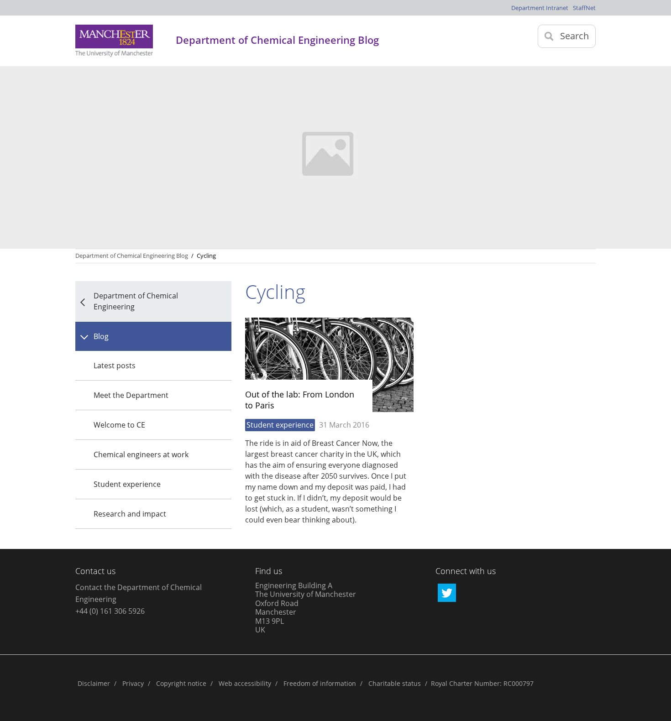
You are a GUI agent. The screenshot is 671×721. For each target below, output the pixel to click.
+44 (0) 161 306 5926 (110, 611)
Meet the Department (131, 395)
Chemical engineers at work (141, 454)
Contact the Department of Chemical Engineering (138, 593)
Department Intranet (539, 8)
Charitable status (394, 683)
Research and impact (130, 514)
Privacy (133, 683)
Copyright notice (181, 683)
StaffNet (584, 8)
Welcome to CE (119, 425)
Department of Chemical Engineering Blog (131, 255)
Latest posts (115, 365)
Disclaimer (94, 683)
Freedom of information (319, 683)
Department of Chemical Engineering (136, 301)
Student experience (127, 484)
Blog (101, 336)
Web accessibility (245, 683)
